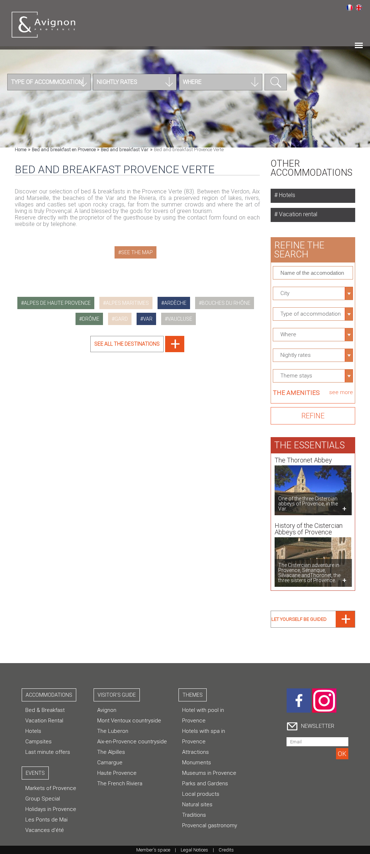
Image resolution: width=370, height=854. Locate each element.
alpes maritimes (127, 303)
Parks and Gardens (205, 783)
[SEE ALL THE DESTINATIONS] (137, 350)
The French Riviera (119, 783)
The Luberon (112, 731)
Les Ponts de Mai (46, 819)
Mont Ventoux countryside (129, 720)
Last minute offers (47, 752)
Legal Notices (194, 850)
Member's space (153, 850)
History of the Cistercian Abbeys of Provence (309, 529)
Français (349, 7)
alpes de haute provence (57, 303)
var (147, 319)
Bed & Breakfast (45, 710)
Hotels (286, 195)
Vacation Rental (44, 720)
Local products (200, 794)
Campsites (38, 741)
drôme (90, 319)
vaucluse (180, 319)
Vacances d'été (44, 830)
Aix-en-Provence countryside (132, 741)
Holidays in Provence (50, 809)
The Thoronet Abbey (303, 460)
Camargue (109, 762)
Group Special (42, 798)
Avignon (106, 710)
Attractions (195, 752)
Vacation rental (297, 214)
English (358, 7)
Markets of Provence (50, 788)
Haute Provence (117, 773)
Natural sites (197, 804)
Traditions (194, 815)
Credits (226, 850)
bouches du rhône (226, 303)
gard (121, 319)
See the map (137, 252)
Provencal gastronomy (209, 825)
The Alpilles (111, 752)
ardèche (175, 303)
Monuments (196, 762)
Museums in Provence (209, 773)
